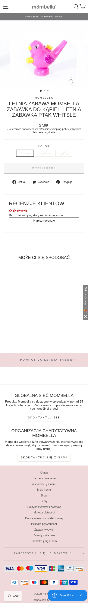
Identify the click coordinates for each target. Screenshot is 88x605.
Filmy (44, 501)
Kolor (44, 146)
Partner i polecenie (44, 478)
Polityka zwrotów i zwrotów (44, 507)
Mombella (44, 97)
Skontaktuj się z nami (44, 457)
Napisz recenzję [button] (44, 220)
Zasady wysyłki (44, 529)
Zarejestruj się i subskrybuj (43, 553)
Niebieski (44, 153)
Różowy (25, 153)
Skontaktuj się (44, 417)
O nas (44, 472)
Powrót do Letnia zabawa (47, 359)
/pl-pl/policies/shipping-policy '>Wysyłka (58, 129)
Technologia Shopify (44, 600)
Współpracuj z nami (44, 484)
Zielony (64, 153)
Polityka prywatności (44, 523)
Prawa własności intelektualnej (44, 518)
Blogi (44, 495)
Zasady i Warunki (44, 535)
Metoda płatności (44, 512)
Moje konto (44, 489)
